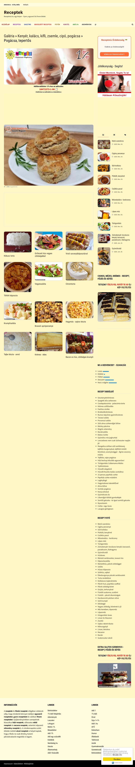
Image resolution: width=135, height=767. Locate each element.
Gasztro (27, 24)
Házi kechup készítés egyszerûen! (111, 460)
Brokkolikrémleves (105, 412)
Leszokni (51, 720)
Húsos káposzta (104, 569)
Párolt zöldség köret (106, 586)
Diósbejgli (101, 603)
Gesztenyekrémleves (106, 397)
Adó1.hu (95, 723)
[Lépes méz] (104, 212)
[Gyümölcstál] (104, 249)
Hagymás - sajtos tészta (76, 321)
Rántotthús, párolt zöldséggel (109, 564)
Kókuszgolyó (103, 626)
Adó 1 (94, 710)
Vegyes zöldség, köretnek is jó (109, 606)
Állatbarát (95, 736)
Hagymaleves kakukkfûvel (108, 483)
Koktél (66, 24)
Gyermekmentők (98, 746)
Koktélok (51, 740)
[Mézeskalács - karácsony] (104, 200)
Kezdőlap (6, 24)
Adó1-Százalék (53, 753)
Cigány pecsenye (118, 153)
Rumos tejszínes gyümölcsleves (110, 415)
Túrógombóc (116, 223)
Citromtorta (70, 284)
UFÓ (93, 727)
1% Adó (94, 714)
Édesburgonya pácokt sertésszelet (111, 575)
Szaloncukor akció (105, 638)
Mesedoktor (52, 730)
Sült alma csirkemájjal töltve (109, 423)
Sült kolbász (116, 166)
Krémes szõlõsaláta (105, 406)
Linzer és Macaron (105, 618)
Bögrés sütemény (105, 429)
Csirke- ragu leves (105, 506)
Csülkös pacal (117, 189)
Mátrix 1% (51, 727)
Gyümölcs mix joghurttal (107, 437)
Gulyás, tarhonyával (105, 589)
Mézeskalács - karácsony (121, 200)
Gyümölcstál (116, 248)
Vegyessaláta (40, 284)
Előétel (101, 374)
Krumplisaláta (10, 323)
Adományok (86, 24)
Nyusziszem (102, 503)
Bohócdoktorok (97, 753)
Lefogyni (51, 723)
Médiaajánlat (28, 764)
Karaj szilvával (103, 492)
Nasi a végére (103, 382)
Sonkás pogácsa (104, 489)
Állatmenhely (52, 750)
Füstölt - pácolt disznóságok (109, 595)
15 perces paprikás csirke (108, 474)
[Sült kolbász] (104, 166)
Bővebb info (117, 754)
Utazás (50, 746)
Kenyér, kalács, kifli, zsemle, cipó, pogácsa (49, 36)
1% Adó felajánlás (54, 714)
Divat (93, 717)
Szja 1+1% (95, 720)
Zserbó (100, 621)
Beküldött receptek (42, 24)
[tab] (103, 135)
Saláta (100, 566)
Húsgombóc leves (105, 615)
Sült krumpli (103, 601)
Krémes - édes (41, 354)
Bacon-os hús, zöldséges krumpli (79, 357)
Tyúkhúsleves (103, 466)
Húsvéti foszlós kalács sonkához (111, 472)
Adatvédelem (18, 764)
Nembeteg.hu (53, 743)
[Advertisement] (48, 108)
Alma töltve (102, 486)
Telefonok (95, 740)
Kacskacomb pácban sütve (108, 598)
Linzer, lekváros (104, 629)
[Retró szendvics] (104, 141)
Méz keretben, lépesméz (107, 609)
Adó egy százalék (54, 736)
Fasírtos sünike (104, 409)
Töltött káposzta (11, 295)
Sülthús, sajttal (104, 572)
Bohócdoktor (52, 710)
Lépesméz (102, 612)
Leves (100, 371)
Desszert (101, 379)
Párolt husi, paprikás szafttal (109, 584)
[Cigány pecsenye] (104, 153)
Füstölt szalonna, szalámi (108, 592)
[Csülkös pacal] (104, 189)
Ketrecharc (95, 730)
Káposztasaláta (104, 561)
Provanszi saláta (104, 420)
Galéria (9, 36)
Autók (94, 743)
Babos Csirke (103, 435)
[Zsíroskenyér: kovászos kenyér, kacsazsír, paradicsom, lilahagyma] (104, 235)
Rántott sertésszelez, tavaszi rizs (110, 558)
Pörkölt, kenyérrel (118, 176)
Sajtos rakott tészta (105, 623)
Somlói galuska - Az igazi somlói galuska (114, 500)
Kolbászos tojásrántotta (107, 581)
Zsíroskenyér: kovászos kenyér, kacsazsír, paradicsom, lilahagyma (121, 237)
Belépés (25, 5)
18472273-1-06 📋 (48, 89)
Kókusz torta (9, 256)
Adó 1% (75, 24)
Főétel (100, 377)
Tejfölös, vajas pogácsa (107, 457)
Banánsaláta (103, 432)
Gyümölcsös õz (104, 494)
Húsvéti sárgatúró (105, 469)
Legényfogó (102, 480)
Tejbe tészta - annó (12, 354)
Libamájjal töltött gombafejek (109, 497)
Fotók (57, 24)
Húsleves (101, 555)
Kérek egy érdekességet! (114, 54)
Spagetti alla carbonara (107, 400)
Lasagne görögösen (105, 509)
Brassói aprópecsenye (44, 326)
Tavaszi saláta (103, 417)
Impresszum (8, 764)
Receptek (13, 12)
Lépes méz (116, 211)
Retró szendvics (118, 141)
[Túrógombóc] (104, 223)
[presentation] (103, 135)
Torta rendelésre (104, 578)
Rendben (117, 759)
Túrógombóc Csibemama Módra (110, 463)
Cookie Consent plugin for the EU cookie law (117, 763)
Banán (100, 635)
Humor (94, 733)
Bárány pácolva (104, 426)
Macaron (101, 632)
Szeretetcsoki (96, 750)
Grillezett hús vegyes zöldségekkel (43, 254)
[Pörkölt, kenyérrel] (104, 176)
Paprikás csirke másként (107, 477)
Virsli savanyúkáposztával (77, 253)
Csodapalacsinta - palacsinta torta (111, 403)
